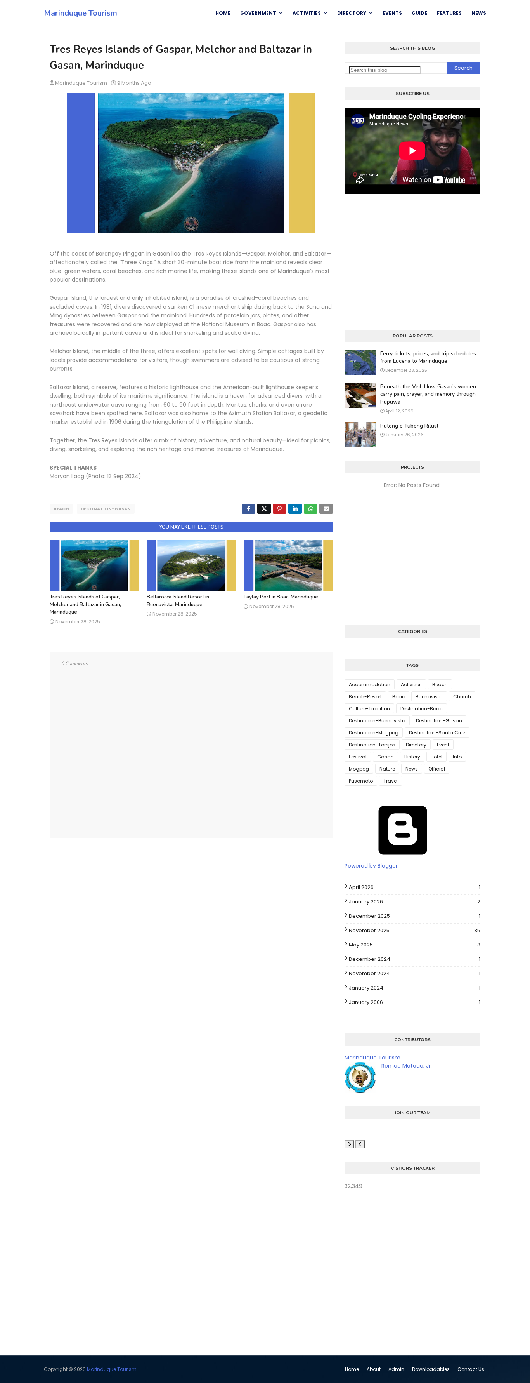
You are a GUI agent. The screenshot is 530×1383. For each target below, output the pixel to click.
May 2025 (414, 944)
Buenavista (429, 696)
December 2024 (414, 959)
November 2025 (414, 930)
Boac (398, 696)
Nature (387, 768)
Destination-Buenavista (377, 720)
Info (457, 756)
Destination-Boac (421, 708)
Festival (358, 756)
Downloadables (431, 1369)
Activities (411, 684)
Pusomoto (361, 781)
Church (462, 696)
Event (443, 744)
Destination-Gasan (106, 509)
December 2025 (414, 916)
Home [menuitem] (222, 13)
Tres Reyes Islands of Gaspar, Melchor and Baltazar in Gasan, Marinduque (85, 604)
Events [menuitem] (392, 13)
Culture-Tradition (369, 708)
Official (436, 768)
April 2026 (414, 887)
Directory (416, 744)
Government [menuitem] (258, 13)
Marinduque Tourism (80, 13)
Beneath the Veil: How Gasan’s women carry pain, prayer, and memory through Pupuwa (428, 394)
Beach (61, 509)
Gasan (385, 756)
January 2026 (414, 901)
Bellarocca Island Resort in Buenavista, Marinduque (178, 600)
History (412, 756)
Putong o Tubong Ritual (409, 426)
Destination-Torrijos (372, 744)
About (374, 1369)
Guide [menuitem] (419, 13)
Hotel (436, 756)
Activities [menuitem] (307, 13)
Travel (390, 781)
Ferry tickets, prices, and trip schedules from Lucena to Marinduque (428, 357)
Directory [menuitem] (351, 13)
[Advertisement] (412, 261)
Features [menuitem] (449, 13)
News (411, 768)
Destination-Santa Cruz (437, 732)
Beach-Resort (365, 696)
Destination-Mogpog (373, 732)
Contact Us (470, 1369)
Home (352, 1369)
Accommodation (369, 684)
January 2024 (414, 988)
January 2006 (414, 1002)
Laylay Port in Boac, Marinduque (281, 596)
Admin (396, 1369)
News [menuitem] (478, 13)
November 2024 (414, 973)
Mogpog (359, 768)
